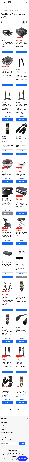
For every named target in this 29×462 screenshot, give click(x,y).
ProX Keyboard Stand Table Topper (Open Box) (21, 234)
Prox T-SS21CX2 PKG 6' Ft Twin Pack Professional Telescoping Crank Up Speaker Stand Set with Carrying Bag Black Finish (7, 300)
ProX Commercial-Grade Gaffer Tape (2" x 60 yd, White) (21, 174)
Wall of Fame (14, 456)
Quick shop (7, 48)
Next (16, 409)
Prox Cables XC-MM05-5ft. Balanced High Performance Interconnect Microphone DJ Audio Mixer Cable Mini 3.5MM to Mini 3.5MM (21, 75)
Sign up (22, 443)
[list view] (26, 22)
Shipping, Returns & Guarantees (10, 454)
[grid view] (23, 22)
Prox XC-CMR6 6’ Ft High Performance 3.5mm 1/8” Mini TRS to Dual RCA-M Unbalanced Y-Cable (21, 298)
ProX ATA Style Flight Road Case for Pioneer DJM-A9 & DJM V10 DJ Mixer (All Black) (21, 44)
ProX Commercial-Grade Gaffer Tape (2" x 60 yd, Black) (7, 174)
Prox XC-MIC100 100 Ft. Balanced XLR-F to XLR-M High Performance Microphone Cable (21, 363)
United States (14, 450)
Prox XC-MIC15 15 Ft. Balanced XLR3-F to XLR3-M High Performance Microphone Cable (7, 394)
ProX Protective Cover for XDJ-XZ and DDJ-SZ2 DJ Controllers (7, 264)
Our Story (18, 453)
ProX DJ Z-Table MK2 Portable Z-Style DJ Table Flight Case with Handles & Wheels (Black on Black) (7, 203)
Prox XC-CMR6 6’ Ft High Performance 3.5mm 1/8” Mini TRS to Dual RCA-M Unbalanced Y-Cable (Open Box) (7, 333)
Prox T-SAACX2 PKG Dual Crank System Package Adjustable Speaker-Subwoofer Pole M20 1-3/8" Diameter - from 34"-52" (21, 267)
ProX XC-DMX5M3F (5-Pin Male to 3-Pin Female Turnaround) (21, 330)
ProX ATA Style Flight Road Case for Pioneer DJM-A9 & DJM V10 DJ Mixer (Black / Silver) (7, 73)
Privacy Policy (21, 454)
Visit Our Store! (11, 453)
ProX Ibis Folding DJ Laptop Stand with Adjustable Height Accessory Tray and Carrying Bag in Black (7, 235)
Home (2, 10)
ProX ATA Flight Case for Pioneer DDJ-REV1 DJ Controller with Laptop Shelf (7, 44)
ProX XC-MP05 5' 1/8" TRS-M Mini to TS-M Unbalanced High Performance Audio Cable (21, 394)
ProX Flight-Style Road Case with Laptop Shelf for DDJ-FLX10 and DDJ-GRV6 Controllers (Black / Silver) (21, 204)
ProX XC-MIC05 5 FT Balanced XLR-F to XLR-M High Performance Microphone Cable (7, 363)
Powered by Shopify (14, 459)
